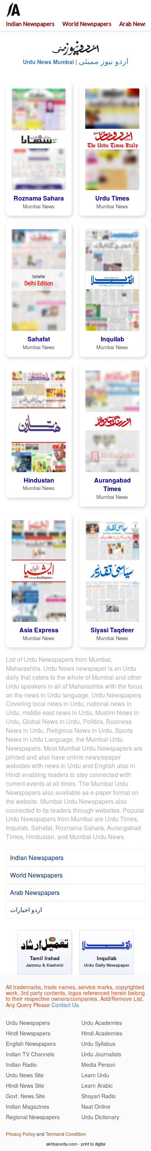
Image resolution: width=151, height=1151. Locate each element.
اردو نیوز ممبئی (104, 61)
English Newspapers (31, 1043)
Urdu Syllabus (98, 1043)
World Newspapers (87, 24)
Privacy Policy (20, 1133)
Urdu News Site (25, 1075)
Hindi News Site (25, 1085)
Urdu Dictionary (100, 1117)
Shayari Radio (98, 1096)
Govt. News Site (25, 1096)
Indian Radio (21, 1064)
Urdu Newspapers (28, 1022)
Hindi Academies (101, 1033)
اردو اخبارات (26, 909)
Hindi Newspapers (28, 1033)
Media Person (98, 1064)
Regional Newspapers (33, 1117)
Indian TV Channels (30, 1054)
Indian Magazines (27, 1106)
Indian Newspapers (30, 24)
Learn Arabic (97, 1085)
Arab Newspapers (35, 892)
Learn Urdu (95, 1075)
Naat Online (95, 1106)
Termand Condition (66, 1133)
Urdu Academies (101, 1022)
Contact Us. (65, 1005)
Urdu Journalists (101, 1054)
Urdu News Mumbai (48, 62)
